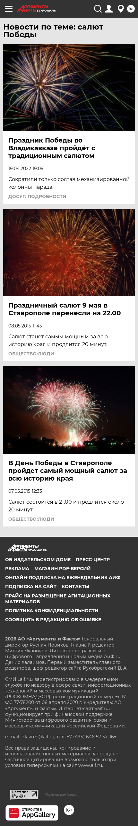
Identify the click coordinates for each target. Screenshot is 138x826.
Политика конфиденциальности (52, 610)
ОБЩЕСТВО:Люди (31, 354)
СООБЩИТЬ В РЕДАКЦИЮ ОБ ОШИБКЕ (53, 619)
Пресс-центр (93, 559)
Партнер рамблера (60, 794)
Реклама (17, 568)
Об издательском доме (38, 559)
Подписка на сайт (30, 586)
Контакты (75, 586)
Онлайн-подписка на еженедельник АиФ (62, 577)
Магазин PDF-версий (62, 568)
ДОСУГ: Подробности (37, 196)
